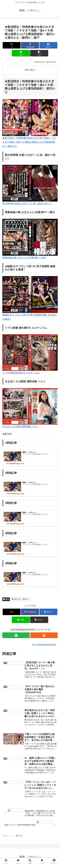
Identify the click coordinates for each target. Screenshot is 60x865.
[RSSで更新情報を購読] (44, 635)
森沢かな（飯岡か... (22, 599)
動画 (7, 599)
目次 (27, 70)
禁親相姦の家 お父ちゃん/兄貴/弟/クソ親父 (24, 257)
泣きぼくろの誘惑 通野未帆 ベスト (20, 426)
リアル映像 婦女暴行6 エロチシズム (21, 373)
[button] (39, 53)
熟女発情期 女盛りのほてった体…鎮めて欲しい (27, 203)
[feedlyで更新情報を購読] (16, 635)
